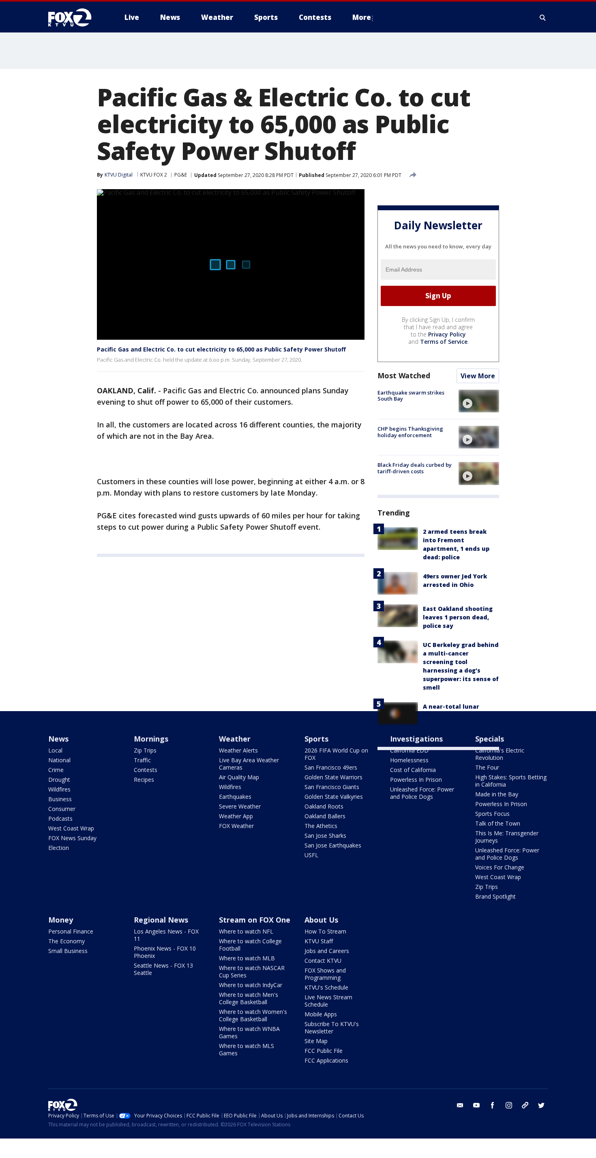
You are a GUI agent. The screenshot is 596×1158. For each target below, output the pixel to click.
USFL (311, 855)
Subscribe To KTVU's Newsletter (331, 1027)
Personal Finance (70, 931)
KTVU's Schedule (326, 987)
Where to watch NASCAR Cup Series (252, 971)
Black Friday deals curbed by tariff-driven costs (414, 468)
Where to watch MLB (247, 958)
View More (478, 375)
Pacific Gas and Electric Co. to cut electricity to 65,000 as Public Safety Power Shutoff (221, 349)
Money (60, 920)
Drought (59, 779)
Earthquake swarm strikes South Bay (410, 396)
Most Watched (403, 375)
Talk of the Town (497, 823)
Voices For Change (499, 867)
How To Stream (325, 931)
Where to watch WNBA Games (249, 1032)
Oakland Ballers (324, 816)
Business (60, 799)
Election (58, 848)
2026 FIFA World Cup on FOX (336, 753)
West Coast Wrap (71, 828)
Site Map (316, 1041)
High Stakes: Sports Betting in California (511, 780)
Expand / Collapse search (543, 17)
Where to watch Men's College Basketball (248, 998)
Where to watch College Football (250, 944)
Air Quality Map (239, 777)
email (460, 1105)
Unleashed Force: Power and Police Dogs (422, 792)
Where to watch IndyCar (250, 985)
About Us (321, 920)
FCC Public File (323, 1050)
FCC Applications (326, 1060)
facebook (492, 1105)
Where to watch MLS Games (246, 1049)
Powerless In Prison (416, 779)
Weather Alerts (238, 750)
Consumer (61, 809)
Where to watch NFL (246, 931)
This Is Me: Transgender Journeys (506, 836)
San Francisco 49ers (330, 767)
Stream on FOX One (254, 920)
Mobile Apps (320, 1014)
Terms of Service (443, 341)
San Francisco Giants (331, 787)
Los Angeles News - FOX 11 (166, 934)
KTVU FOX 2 (153, 174)
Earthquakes (235, 796)
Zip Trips (145, 750)
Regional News (161, 920)
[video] (479, 401)
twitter (541, 1105)
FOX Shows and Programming (325, 973)
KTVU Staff (318, 941)
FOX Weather (236, 826)
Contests (145, 770)
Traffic (142, 760)
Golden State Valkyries (333, 796)
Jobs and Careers (326, 951)
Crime (56, 770)
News (58, 739)
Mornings (151, 739)
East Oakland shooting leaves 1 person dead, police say (458, 617)
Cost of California (413, 770)
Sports (316, 739)
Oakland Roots (323, 806)
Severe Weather (240, 806)
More (361, 17)
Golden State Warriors (333, 777)
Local (55, 750)
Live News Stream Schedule (328, 1000)
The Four (487, 767)
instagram (508, 1105)
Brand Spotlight (495, 896)
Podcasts (60, 818)
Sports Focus (492, 813)
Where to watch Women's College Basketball (253, 1015)
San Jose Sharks (325, 835)
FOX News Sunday (72, 838)
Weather (235, 739)
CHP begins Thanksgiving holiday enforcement (410, 432)
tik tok (525, 1105)
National (59, 760)
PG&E (180, 174)
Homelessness (409, 760)
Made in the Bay (496, 794)
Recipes (144, 779)
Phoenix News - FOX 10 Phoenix (165, 952)
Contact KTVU (322, 960)
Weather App (236, 816)
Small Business (68, 951)
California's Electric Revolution (499, 753)
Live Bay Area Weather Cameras (249, 763)
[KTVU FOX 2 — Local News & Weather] (75, 17)
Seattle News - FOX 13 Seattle (163, 969)
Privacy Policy (447, 334)
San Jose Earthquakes (332, 845)
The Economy (66, 941)
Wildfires (59, 789)
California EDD (409, 750)
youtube (476, 1105)
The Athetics (320, 826)
